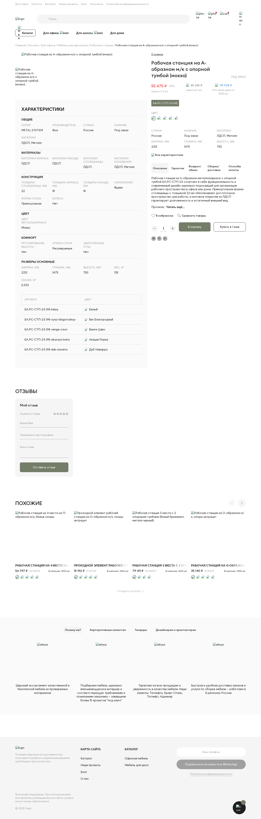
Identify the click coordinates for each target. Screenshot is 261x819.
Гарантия (178, 168)
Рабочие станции (101, 45)
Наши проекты (68, 4)
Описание (160, 168)
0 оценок (157, 54)
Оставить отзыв (44, 467)
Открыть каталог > (130, 591)
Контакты (96, 4)
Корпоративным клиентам (108, 630)
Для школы (84, 32)
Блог (84, 4)
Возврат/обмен (195, 168)
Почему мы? (73, 630)
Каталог (50, 4)
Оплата (37, 4)
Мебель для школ (136, 765)
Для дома (117, 32)
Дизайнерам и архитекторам (176, 630)
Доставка (21, 4)
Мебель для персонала (72, 45)
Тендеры (141, 630)
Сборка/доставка (214, 168)
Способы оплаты (235, 168)
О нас (85, 778)
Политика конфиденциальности (127, 4)
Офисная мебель (136, 758)
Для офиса (51, 32)
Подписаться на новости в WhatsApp (211, 764)
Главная (20, 45)
